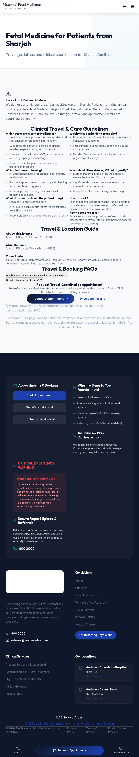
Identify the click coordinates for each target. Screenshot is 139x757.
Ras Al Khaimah (70, 723)
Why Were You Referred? (91, 602)
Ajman (54, 723)
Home (79, 580)
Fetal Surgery (14, 693)
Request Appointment (48, 298)
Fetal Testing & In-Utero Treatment (27, 672)
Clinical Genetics (16, 686)
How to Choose (85, 624)
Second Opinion (85, 617)
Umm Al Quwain (102, 723)
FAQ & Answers (84, 610)
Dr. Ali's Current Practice (117, 730)
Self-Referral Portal (39, 407)
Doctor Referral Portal (40, 419)
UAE (28, 723)
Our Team (81, 588)
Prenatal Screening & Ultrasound (26, 664)
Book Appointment (39, 395)
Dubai (35, 723)
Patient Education (86, 595)
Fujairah (86, 723)
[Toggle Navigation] (132, 6)
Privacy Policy (71, 730)
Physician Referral (93, 298)
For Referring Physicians (95, 635)
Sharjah (44, 723)
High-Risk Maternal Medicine (24, 679)
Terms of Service (91, 730)
